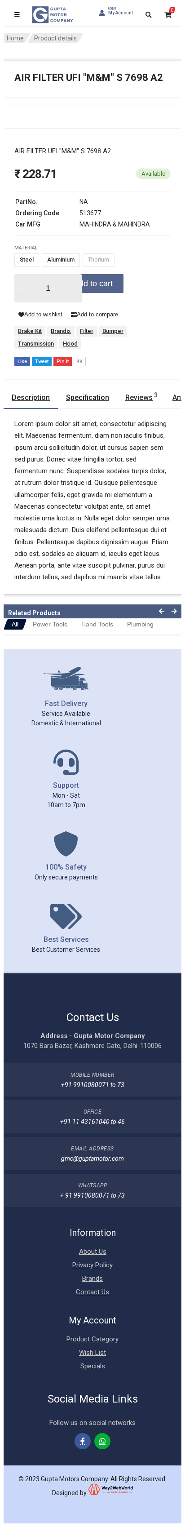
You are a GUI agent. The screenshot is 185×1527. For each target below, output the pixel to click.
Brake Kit (30, 331)
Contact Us (92, 1292)
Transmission (36, 343)
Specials (92, 1366)
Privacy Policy (92, 1265)
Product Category (92, 1339)
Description (31, 397)
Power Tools (50, 624)
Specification (87, 397)
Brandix (61, 331)
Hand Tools (97, 624)
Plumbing (140, 624)
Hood (70, 343)
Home (15, 38)
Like (22, 361)
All (15, 624)
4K (80, 361)
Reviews (141, 396)
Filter (86, 331)
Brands (92, 1278)
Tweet (41, 361)
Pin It (63, 361)
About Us (92, 1251)
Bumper (112, 331)
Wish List (92, 1353)
